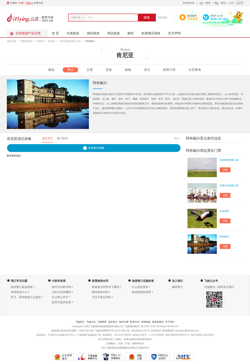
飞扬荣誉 (102, 321)
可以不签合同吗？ (103, 297)
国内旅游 (93, 33)
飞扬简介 (80, 321)
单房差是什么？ (20, 292)
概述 (51, 69)
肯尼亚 (51, 41)
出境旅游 (73, 33)
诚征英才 (113, 321)
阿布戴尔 (90, 41)
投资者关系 (188, 3)
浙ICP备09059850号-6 (177, 335)
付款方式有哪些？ (63, 292)
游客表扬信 (158, 321)
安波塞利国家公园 (229, 160)
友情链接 (145, 321)
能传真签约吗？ (101, 292)
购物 (128, 69)
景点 (70, 69)
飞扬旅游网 (26, 41)
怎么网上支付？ (61, 297)
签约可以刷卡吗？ (63, 287)
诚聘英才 (177, 287)
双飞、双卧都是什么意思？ (27, 297)
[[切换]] (115, 3)
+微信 (223, 3)
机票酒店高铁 (151, 33)
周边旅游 (113, 33)
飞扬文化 (91, 321)
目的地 (39, 41)
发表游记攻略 (96, 147)
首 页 (55, 33)
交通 (90, 69)
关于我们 (170, 321)
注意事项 (194, 69)
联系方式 (134, 321)
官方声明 (174, 33)
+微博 (207, 3)
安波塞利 (224, 211)
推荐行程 (169, 69)
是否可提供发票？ (63, 302)
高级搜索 (162, 17)
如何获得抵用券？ (143, 292)
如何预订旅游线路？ (23, 287)
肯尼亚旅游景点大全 (70, 41)
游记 (147, 69)
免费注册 (38, 3)
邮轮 (131, 33)
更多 (176, 138)
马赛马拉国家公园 (229, 185)
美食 (109, 69)
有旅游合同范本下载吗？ (107, 287)
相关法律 (124, 321)
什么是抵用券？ (141, 287)
